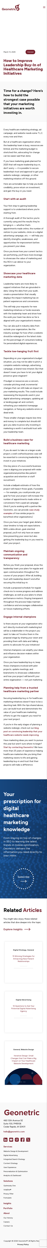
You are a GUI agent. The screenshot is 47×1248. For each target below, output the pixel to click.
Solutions (8, 1181)
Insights (7, 1203)
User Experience (9, 1167)
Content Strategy (10, 1163)
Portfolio (7, 1208)
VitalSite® (7, 1190)
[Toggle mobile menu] (44, 7)
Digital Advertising (10, 1155)
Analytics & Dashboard (12, 1175)
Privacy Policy (23, 1244)
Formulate (7, 1198)
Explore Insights (13, 929)
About (6, 1213)
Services (7, 1146)
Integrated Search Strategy (14, 1159)
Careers (6, 1222)
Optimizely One (9, 1186)
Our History (8, 1218)
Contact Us (8, 1226)
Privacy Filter (8, 1194)
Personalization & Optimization (15, 1171)
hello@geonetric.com (14, 1131)
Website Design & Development (15, 1151)
